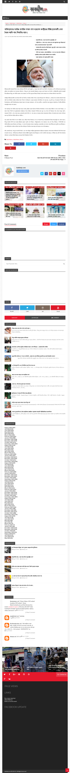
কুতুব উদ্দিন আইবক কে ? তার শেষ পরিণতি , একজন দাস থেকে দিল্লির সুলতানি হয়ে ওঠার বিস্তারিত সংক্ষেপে (33, 356)
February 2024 (9, 472)
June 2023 (7, 483)
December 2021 (9, 510)
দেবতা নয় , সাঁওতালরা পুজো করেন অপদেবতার (21, 384)
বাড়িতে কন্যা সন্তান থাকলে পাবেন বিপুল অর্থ (21, 402)
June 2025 (7, 448)
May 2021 (7, 520)
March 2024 (8, 470)
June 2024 (7, 466)
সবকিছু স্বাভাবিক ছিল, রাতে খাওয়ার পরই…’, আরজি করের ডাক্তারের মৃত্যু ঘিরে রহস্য (13, 214)
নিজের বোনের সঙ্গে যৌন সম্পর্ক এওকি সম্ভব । (21, 328)
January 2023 (8, 491)
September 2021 (9, 514)
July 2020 (7, 535)
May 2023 (7, 485)
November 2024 (9, 458)
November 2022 (9, 494)
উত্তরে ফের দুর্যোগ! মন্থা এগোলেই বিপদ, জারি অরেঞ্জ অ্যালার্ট (55, 198)
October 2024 (9, 460)
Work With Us (9, 700)
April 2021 (8, 522)
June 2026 (7, 430)
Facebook (61, 224)
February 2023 (9, 489)
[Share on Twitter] (31, 144)
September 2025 (9, 444)
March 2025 (8, 452)
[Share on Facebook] (19, 144)
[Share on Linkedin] (55, 144)
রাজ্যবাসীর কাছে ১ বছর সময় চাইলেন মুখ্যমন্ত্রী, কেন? (46, 40)
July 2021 (7, 517)
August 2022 (8, 498)
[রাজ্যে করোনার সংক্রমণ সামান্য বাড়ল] (13, 659)
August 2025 (8, 445)
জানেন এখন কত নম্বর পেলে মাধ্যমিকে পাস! (21, 374)
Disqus (54, 224)
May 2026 (7, 432)
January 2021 (8, 526)
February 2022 (9, 507)
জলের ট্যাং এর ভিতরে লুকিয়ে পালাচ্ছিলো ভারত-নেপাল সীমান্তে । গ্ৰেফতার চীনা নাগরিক (30, 347)
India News (19, 23)
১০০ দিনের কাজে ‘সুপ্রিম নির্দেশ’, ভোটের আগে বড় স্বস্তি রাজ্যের (33, 215)
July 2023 (7, 482)
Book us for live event (11, 701)
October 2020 (9, 530)
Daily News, (19, 36)
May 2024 (7, 467)
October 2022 (9, 495)
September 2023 (9, 479)
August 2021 (8, 516)
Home (7, 23)
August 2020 (8, 533)
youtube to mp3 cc (13, 607)
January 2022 (8, 508)
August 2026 (8, 427)
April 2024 (8, 469)
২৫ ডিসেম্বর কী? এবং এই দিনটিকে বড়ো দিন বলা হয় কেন (23, 365)
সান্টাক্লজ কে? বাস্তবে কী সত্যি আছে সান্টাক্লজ (21, 393)
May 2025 (7, 449)
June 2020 (7, 536)
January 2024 (8, 473)
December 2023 (9, 474)
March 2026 (8, 435)
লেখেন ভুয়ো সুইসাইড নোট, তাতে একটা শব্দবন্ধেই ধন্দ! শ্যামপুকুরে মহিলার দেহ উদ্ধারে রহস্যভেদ (35, 197)
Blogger (46, 224)
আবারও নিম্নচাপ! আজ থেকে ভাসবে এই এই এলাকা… (23, 585)
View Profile (23, 171)
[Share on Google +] (43, 144)
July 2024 (7, 464)
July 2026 (7, 429)
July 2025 (7, 447)
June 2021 (7, 519)
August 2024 (8, 463)
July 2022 (7, 500)
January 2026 (8, 438)
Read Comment (30, 612)
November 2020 (9, 529)
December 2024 (9, 457)
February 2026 (9, 436)
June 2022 (7, 501)
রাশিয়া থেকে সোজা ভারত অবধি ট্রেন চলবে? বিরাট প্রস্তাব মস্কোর (25, 566)
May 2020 (7, 538)
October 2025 (9, 442)
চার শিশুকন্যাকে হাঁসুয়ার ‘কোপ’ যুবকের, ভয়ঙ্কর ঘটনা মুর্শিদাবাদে (24, 547)
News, (30, 36)
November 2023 (9, 476)
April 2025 (8, 451)
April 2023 (8, 486)
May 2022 (7, 502)
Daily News (12, 23)
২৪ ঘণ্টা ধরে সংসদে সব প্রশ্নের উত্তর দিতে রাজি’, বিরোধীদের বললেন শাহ (27, 576)
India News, (26, 36)
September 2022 (9, 497)
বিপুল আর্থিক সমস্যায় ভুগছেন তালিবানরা (20, 337)
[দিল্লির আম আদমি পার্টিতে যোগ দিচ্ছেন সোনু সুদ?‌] (57, 659)
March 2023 (8, 488)
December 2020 (9, 528)
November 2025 (9, 441)
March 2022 (8, 505)
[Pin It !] (10, 148)
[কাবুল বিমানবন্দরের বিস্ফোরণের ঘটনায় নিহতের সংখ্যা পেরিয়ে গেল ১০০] (35, 659)
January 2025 (8, 455)
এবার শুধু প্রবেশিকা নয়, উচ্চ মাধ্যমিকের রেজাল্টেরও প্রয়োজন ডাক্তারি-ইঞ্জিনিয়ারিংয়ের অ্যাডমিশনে (32, 411)
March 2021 (8, 523)
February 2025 (9, 454)
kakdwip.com (8, 771)
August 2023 (8, 480)
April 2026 (8, 433)
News (24, 23)
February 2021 (9, 525)
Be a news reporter (10, 698)
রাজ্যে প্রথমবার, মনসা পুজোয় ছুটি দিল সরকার (44, 57)
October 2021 (9, 513)
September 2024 (9, 461)
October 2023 (9, 477)
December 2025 (9, 439)
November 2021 (9, 511)
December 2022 (9, 492)
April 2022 (8, 504)
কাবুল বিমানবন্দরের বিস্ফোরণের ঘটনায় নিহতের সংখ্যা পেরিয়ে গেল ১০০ (35, 667)
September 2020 (9, 532)
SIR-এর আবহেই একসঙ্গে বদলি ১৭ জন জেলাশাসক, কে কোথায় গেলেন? (56, 215)
